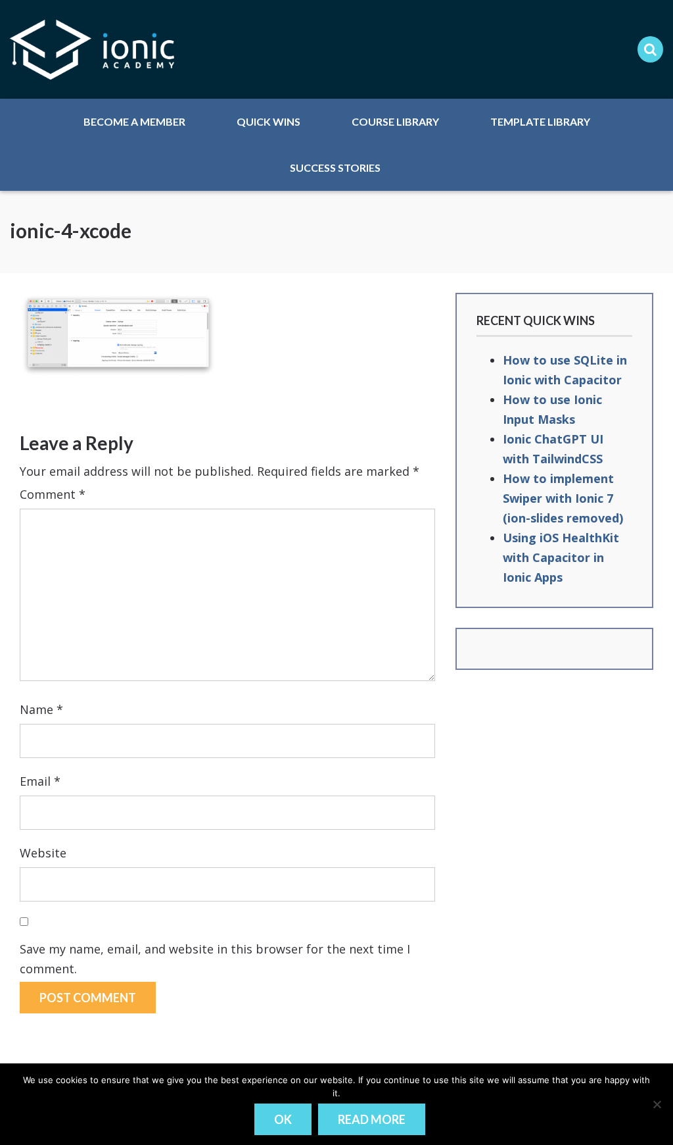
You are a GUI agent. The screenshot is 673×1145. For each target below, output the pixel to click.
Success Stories (335, 167)
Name (41, 709)
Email (40, 781)
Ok (283, 1119)
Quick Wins (268, 121)
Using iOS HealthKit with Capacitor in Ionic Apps (561, 557)
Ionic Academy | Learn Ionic (92, 49)
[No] (656, 1104)
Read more (372, 1119)
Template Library (540, 121)
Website (43, 853)
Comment (52, 494)
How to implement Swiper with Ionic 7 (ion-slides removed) (563, 498)
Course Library (395, 121)
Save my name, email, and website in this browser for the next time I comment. (215, 959)
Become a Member (134, 121)
